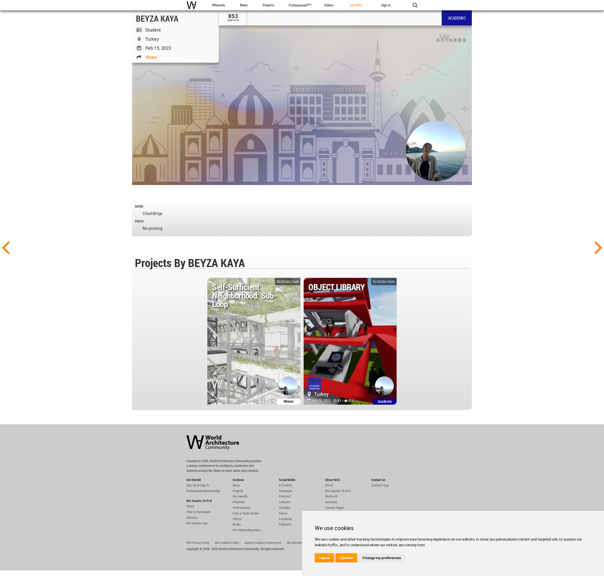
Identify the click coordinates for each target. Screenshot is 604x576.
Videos (237, 519)
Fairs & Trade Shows (246, 513)
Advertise (331, 502)
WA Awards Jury (197, 523)
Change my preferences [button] (381, 558)
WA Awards (240, 496)
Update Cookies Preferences (262, 543)
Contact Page (380, 485)
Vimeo (283, 513)
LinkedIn (284, 502)
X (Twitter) (285, 485)
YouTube (284, 508)
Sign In (204, 485)
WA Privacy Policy (198, 543)
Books (237, 524)
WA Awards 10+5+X (338, 491)
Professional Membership (203, 491)
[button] (415, 5)
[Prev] (6, 247)
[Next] (598, 247)
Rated (139, 206)
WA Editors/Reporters (246, 530)
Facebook (285, 519)
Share (151, 57)
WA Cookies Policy (227, 543)
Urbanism (239, 502)
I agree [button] (324, 558)
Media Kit (331, 496)
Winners (191, 517)
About (190, 506)
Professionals (241, 508)
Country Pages (334, 508)
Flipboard (285, 524)
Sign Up (191, 485)
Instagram (285, 491)
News (236, 485)
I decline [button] (346, 558)
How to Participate (198, 512)
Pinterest (285, 496)
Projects (238, 491)
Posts (139, 221)
